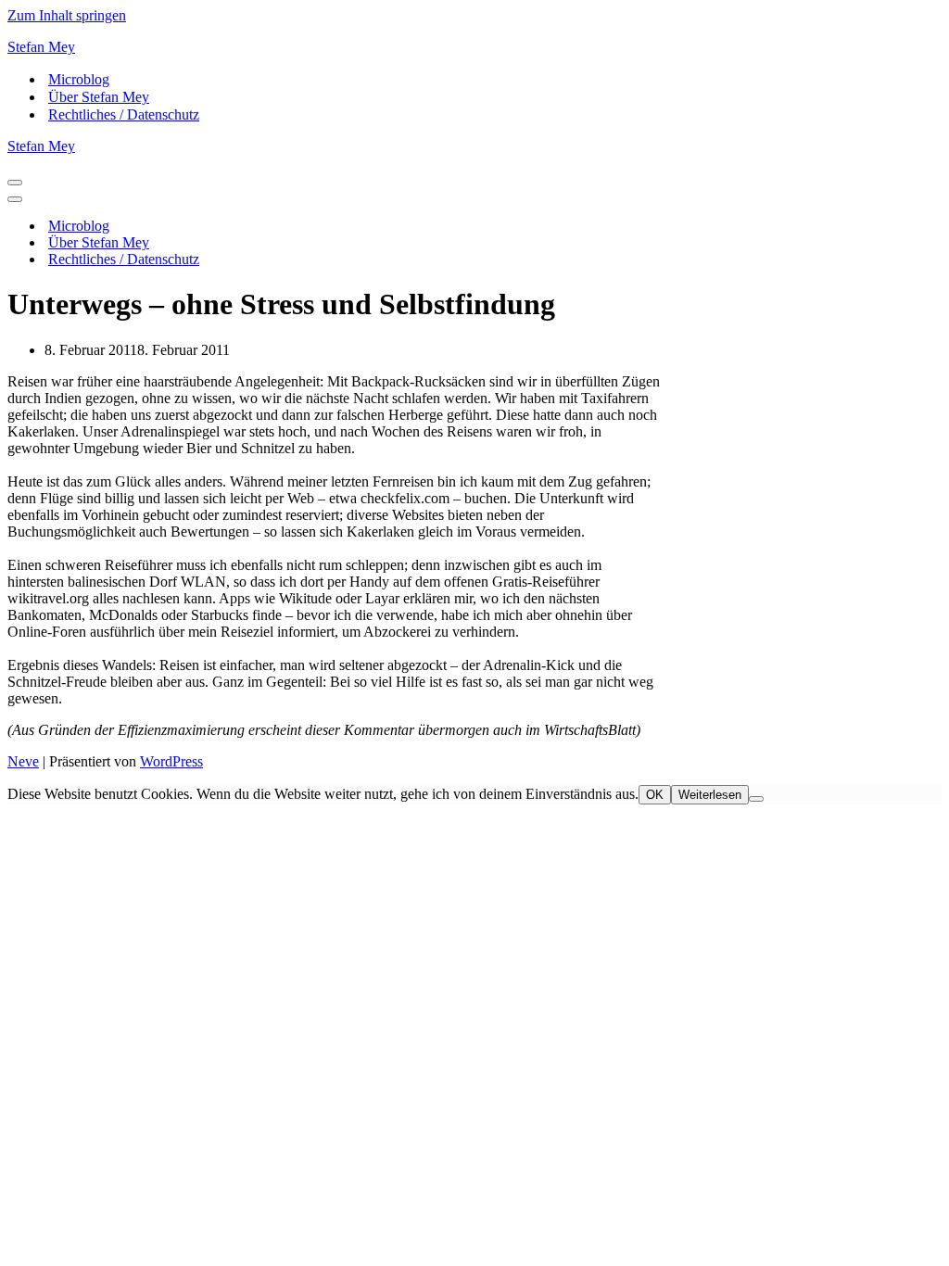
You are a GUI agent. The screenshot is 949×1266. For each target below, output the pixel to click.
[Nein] (756, 799)
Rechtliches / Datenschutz (123, 114)
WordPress (171, 761)
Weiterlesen (709, 795)
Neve (23, 761)
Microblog (78, 79)
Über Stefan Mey (98, 97)
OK (655, 795)
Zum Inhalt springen (66, 15)
